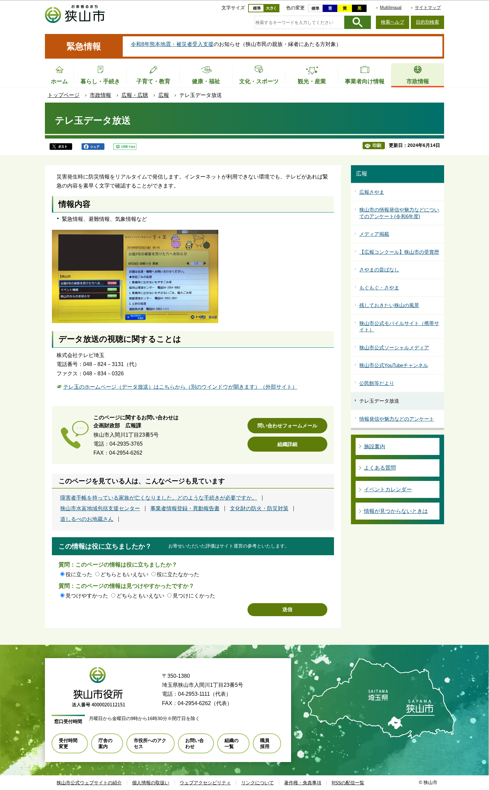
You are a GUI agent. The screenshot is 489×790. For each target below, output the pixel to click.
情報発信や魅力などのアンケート (396, 419)
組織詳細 (287, 444)
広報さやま (371, 192)
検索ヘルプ (392, 22)
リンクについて (257, 782)
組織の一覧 (232, 743)
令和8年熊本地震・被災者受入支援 (172, 44)
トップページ (64, 95)
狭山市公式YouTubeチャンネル (393, 365)
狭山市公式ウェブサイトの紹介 (89, 782)
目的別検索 (427, 22)
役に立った (79, 574)
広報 (163, 95)
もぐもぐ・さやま (379, 287)
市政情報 (100, 95)
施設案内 (374, 446)
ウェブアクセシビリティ (205, 782)
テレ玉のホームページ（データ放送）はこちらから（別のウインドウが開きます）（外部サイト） (180, 387)
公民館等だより (376, 383)
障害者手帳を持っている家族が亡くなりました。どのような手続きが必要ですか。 (158, 498)
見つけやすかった (87, 595)
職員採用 (264, 743)
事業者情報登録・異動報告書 (185, 508)
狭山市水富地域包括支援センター (100, 508)
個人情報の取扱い (150, 782)
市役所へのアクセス (150, 743)
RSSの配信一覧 (348, 782)
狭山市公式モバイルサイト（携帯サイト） (399, 326)
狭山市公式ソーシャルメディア (394, 347)
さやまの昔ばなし (379, 269)
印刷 (377, 145)
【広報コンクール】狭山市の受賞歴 (399, 252)
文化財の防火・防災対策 (259, 508)
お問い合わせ (194, 743)
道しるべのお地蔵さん (86, 519)
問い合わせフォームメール (287, 425)
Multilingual (391, 7)
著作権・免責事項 (302, 782)
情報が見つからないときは (396, 511)
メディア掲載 (374, 234)
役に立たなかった (178, 574)
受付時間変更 (68, 743)
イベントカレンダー (388, 489)
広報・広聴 (134, 95)
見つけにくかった (194, 595)
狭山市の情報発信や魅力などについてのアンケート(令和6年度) (399, 213)
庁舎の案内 (105, 743)
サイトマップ (428, 7)
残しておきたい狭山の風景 (389, 305)
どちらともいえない (124, 574)
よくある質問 (380, 468)
